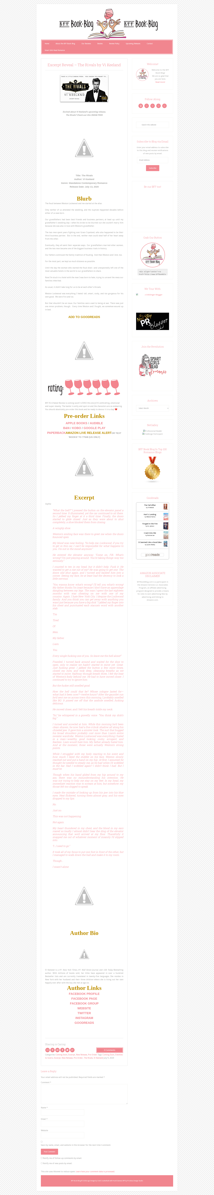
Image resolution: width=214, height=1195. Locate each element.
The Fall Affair (150, 505)
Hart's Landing (150, 514)
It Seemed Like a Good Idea (149, 542)
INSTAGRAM (84, 1018)
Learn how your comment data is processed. (95, 1171)
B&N (66, 428)
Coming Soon (61, 1055)
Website (44, 1130)
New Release (81, 1055)
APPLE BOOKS (76, 423)
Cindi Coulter (101, 1181)
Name (44, 1107)
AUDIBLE (96, 423)
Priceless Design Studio (135, 1181)
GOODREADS (84, 1022)
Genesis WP (121, 1181)
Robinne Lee (150, 535)
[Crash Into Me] (165, 538)
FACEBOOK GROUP (84, 1003)
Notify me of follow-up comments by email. (62, 1158)
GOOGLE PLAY (94, 428)
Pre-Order (92, 1055)
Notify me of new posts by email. (57, 1163)
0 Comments (109, 1050)
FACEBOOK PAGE (84, 998)
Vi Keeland (98, 1058)
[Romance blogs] (152, 483)
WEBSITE (84, 1008)
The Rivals (88, 1058)
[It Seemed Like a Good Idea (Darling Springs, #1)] (165, 546)
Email (44, 1119)
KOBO (76, 428)
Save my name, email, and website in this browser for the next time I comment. (76, 1145)
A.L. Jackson (150, 526)
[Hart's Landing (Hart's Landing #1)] (165, 519)
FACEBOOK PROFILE (84, 993)
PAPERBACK (56, 432)
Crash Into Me (150, 533)
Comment (46, 1082)
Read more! (160, 82)
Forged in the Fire (150, 524)
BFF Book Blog (107, 23)
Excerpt (71, 1055)
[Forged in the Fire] (165, 529)
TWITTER (84, 1013)
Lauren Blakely (151, 544)
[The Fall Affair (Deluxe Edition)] (165, 509)
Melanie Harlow (151, 517)
